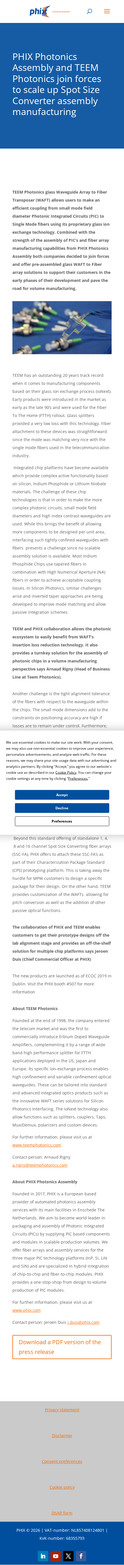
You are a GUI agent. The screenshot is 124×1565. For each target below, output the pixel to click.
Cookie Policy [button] (65, 772)
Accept (62, 794)
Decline (61, 808)
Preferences (62, 821)
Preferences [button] (78, 778)
